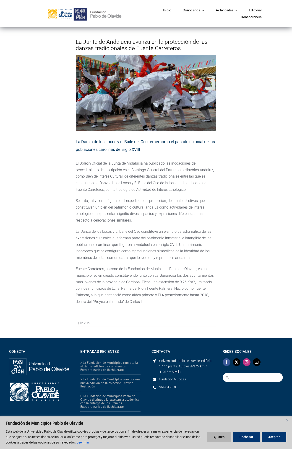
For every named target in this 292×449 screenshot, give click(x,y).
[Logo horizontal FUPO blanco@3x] (39, 360)
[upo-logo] (39, 381)
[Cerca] (287, 420)
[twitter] (236, 362)
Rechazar (246, 437)
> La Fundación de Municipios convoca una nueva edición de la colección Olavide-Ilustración (110, 382)
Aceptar (274, 437)
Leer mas (83, 442)
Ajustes (219, 437)
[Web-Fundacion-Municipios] (97, 9)
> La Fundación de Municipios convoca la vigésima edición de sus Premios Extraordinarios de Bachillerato (109, 366)
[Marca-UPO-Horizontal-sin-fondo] (60, 10)
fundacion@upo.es (172, 379)
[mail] (257, 362)
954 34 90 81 (168, 387)
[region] (146, 432)
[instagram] (246, 362)
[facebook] (226, 362)
